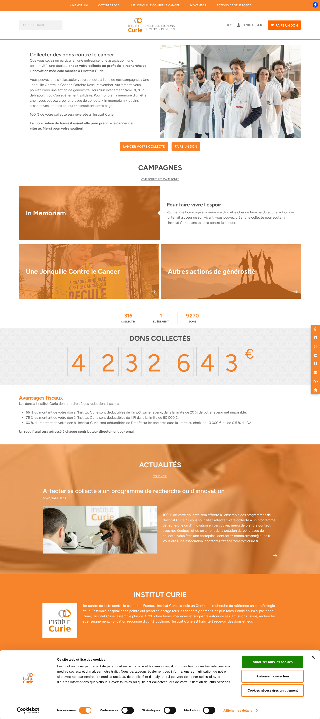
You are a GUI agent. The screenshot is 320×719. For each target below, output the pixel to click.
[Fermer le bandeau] (313, 657)
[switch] (127, 710)
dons (192, 317)
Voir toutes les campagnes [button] (160, 179)
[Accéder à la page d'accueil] (155, 25)
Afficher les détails (237, 710)
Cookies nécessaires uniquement (273, 690)
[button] (315, 329)
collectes (128, 317)
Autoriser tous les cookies (273, 662)
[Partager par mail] (315, 372)
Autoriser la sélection (272, 676)
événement (161, 317)
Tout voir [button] (160, 476)
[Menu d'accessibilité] (315, 4)
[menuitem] (78, 5)
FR (227, 25)
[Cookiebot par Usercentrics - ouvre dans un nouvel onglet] (28, 710)
